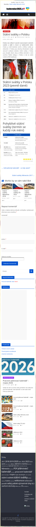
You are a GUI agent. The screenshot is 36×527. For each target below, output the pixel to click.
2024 (31, 461)
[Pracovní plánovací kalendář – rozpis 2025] (7, 396)
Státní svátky (6, 31)
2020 (16, 461)
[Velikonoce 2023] (7, 440)
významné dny (24, 483)
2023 (28, 37)
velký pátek (12, 483)
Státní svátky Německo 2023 (17, 4)
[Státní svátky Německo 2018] (7, 185)
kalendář (11, 466)
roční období (28, 474)
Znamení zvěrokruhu (7, 354)
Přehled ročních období (8, 349)
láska (15, 466)
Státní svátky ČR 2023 (19, 423)
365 (13, 37)
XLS (33, 483)
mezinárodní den (23, 466)
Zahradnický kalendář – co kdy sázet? (16, 168)
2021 (20, 461)
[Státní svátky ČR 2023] (7, 423)
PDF (15, 468)
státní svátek (7, 477)
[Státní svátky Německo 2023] (7, 414)
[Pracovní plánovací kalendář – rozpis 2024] (7, 405)
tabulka (3, 481)
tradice (7, 481)
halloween (4, 466)
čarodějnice (25, 486)
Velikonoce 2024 (17, 432)
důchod (29, 464)
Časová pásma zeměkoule (9, 351)
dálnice (12, 464)
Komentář (4, 215)
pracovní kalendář (23, 471)
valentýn (12, 481)
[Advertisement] (14, 315)
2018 (7, 461)
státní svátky (10, 39)
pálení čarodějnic (5, 474)
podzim (13, 472)
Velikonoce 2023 (17, 441)
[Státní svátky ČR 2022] (18, 185)
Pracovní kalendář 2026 (8, 281)
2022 (23, 462)
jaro (7, 466)
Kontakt (26, 492)
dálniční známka (21, 464)
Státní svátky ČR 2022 (16, 192)
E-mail (4, 248)
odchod (11, 468)
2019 (12, 461)
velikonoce (19, 480)
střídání (29, 478)
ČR (22, 486)
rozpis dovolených (20, 474)
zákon (19, 486)
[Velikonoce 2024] (7, 431)
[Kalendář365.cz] (3, 14)
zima (16, 486)
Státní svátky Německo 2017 (23, 175)
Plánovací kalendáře (8, 377)
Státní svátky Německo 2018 (5, 193)
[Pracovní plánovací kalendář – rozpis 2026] (18, 359)
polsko (4, 39)
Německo (6, 468)
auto (3, 464)
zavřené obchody (8, 486)
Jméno (4, 239)
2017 (3, 462)
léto (18, 466)
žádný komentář (21, 37)
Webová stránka (6, 256)
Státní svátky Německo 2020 (28, 193)
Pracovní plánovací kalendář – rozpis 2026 (16, 381)
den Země (8, 464)
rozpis (12, 474)
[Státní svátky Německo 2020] (29, 185)
